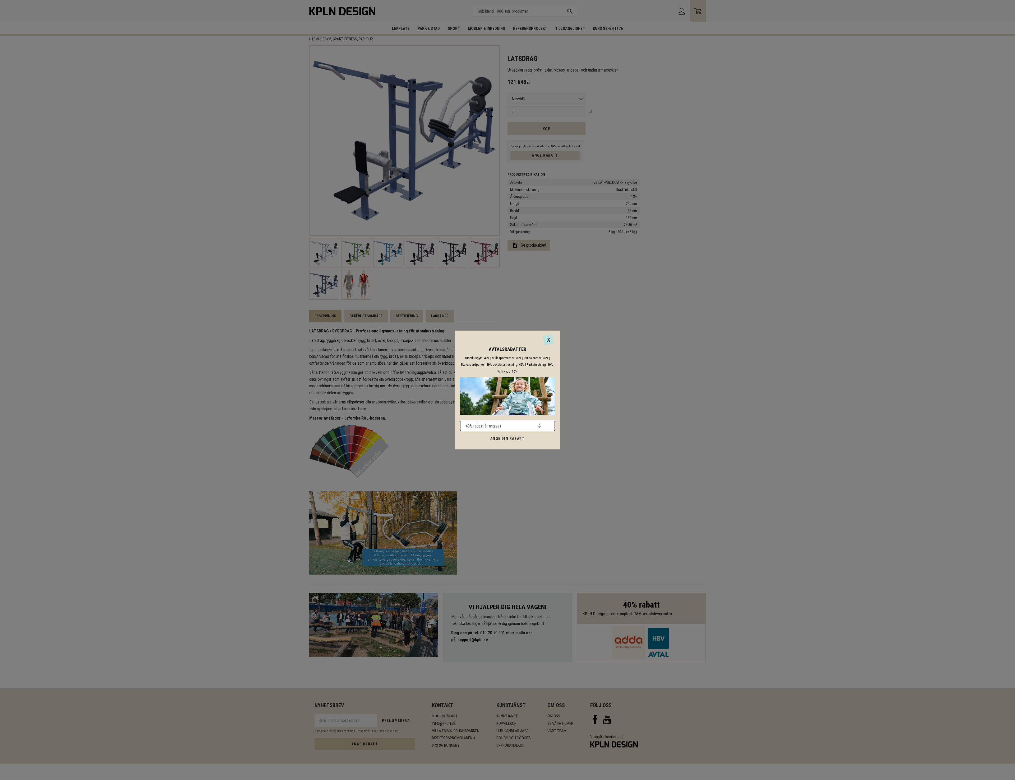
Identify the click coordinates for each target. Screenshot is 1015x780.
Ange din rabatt (507, 438)
